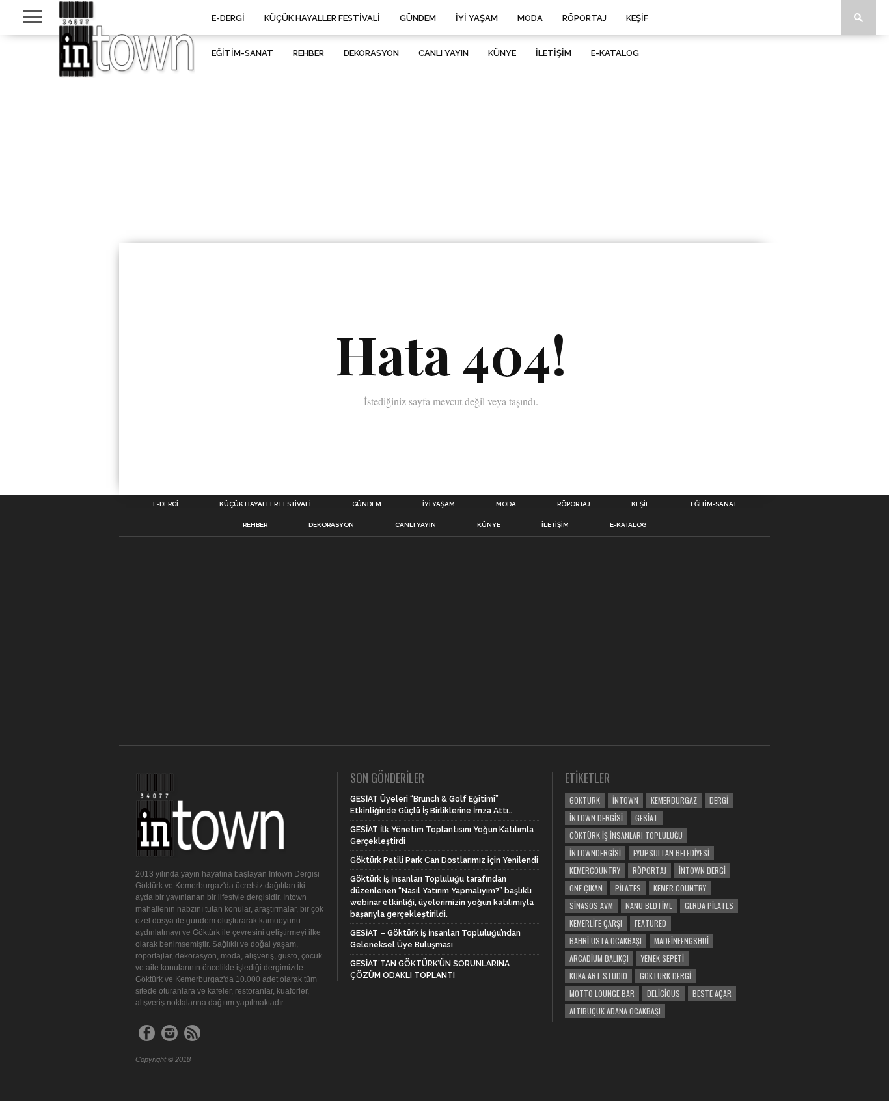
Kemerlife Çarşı (595, 923)
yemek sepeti (662, 958)
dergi (718, 800)
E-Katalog (615, 53)
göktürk (584, 800)
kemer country (679, 887)
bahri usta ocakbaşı (605, 940)
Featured (650, 923)
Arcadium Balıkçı (599, 958)
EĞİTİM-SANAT (242, 53)
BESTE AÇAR (712, 993)
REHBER (308, 53)
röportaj (649, 870)
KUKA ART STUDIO (598, 975)
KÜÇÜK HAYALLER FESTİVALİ (322, 18)
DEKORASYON (371, 53)
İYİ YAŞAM (477, 18)
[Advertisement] (444, 139)
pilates (628, 887)
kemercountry (594, 870)
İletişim (553, 53)
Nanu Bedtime (648, 905)
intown (625, 800)
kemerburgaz (674, 800)
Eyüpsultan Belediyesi (671, 852)
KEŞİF (637, 18)
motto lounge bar (602, 993)
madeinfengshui (681, 940)
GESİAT (646, 817)
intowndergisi (595, 852)
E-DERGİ (228, 18)
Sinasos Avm (591, 905)
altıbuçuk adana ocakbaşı (615, 1010)
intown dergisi (596, 817)
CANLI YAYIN (443, 53)
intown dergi (702, 870)
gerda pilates (709, 905)
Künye (502, 53)
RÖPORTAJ (584, 18)
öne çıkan (586, 887)
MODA (530, 18)
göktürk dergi (665, 975)
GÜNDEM (418, 18)
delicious (663, 993)
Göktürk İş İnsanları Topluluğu (626, 835)
